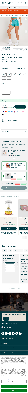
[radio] (4, 74)
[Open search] (6, 3)
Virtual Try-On (21, 68)
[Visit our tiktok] (9, 333)
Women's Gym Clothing (15, 15)
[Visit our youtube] (16, 333)
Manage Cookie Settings (14, 381)
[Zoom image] (26, 19)
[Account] (21, 3)
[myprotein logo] (13, 3)
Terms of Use (16, 379)
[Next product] (26, 237)
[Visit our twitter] (13, 333)
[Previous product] (23, 237)
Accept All (14, 390)
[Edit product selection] (24, 165)
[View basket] (25, 3)
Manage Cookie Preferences (10, 323)
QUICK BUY (10, 228)
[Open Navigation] (3, 3)
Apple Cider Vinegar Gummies (8, 218)
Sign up (6, 319)
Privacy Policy (9, 379)
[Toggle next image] (26, 31)
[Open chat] (20, 333)
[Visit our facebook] (6, 333)
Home (2, 15)
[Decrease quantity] (3, 92)
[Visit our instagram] (2, 333)
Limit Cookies (14, 386)
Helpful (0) (25, 279)
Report (22, 281)
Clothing (7, 15)
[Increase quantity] (8, 92)
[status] (6, 92)
